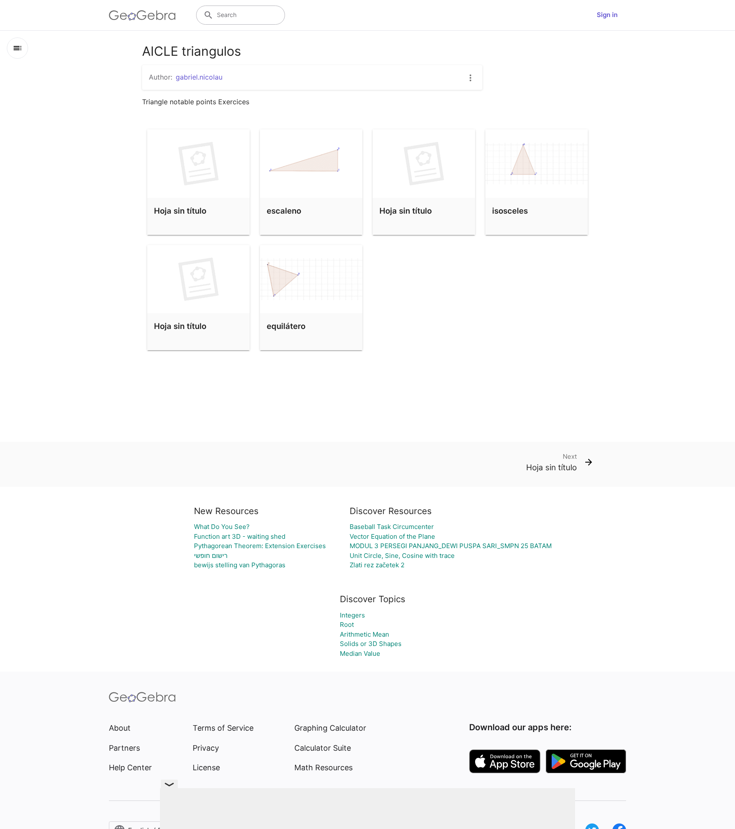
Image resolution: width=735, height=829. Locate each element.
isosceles (510, 210)
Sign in (607, 15)
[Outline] (17, 48)
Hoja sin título (180, 210)
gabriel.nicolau (199, 77)
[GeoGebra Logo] (142, 15)
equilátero (286, 326)
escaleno (284, 210)
